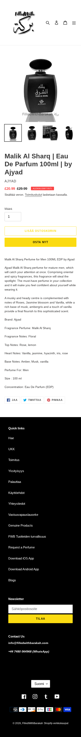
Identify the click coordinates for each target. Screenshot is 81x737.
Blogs (12, 580)
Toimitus (14, 460)
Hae (11, 438)
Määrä (8, 208)
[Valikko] (74, 22)
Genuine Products (20, 525)
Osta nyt (40, 242)
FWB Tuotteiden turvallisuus (27, 536)
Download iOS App (21, 558)
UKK (11, 449)
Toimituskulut (33, 194)
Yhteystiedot (16, 503)
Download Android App (23, 569)
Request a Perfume (21, 547)
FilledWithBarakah (32, 723)
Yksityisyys (16, 471)
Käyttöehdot (16, 493)
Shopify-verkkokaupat (56, 723)
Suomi (39, 684)
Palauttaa (14, 481)
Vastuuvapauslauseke (23, 514)
